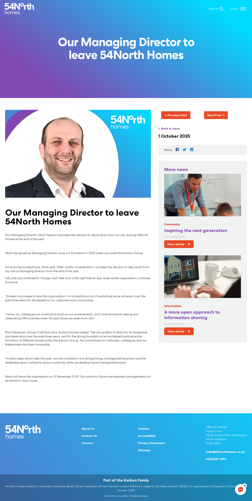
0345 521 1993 (216, 459)
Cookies (143, 428)
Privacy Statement (151, 443)
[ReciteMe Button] (244, 485)
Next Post (214, 115)
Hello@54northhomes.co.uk (225, 452)
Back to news (170, 128)
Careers (87, 443)
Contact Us (89, 436)
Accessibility (147, 436)
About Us (88, 428)
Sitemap (144, 450)
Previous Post (177, 115)
